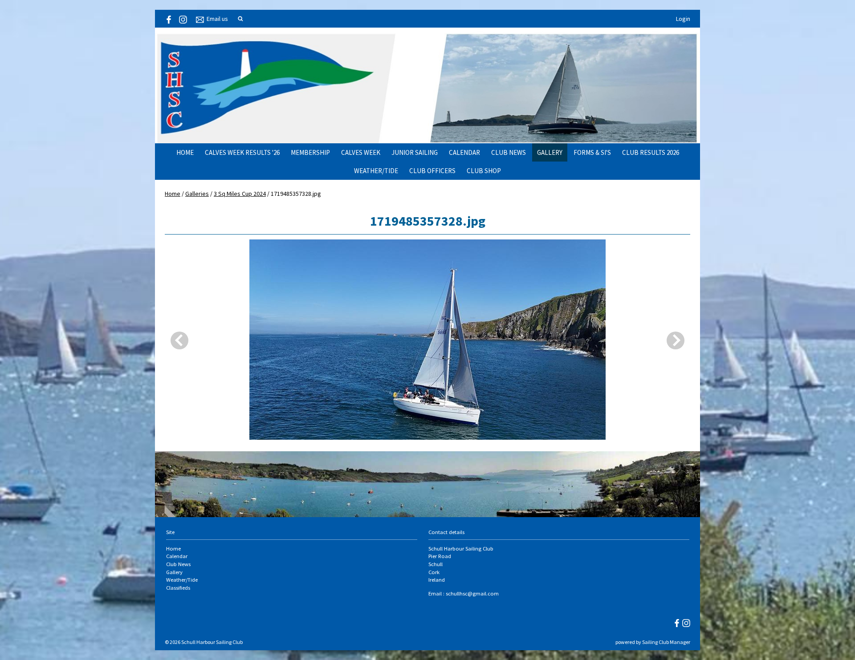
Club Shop (484, 170)
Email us (217, 19)
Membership (310, 152)
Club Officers (432, 170)
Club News (508, 152)
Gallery (549, 152)
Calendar (464, 152)
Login (683, 19)
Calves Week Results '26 (242, 152)
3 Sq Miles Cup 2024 (240, 194)
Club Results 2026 (650, 152)
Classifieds (178, 587)
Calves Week (360, 152)
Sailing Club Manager (666, 642)
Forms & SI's (592, 152)
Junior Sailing (414, 152)
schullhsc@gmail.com (472, 593)
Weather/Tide (376, 170)
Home (185, 152)
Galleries (197, 194)
